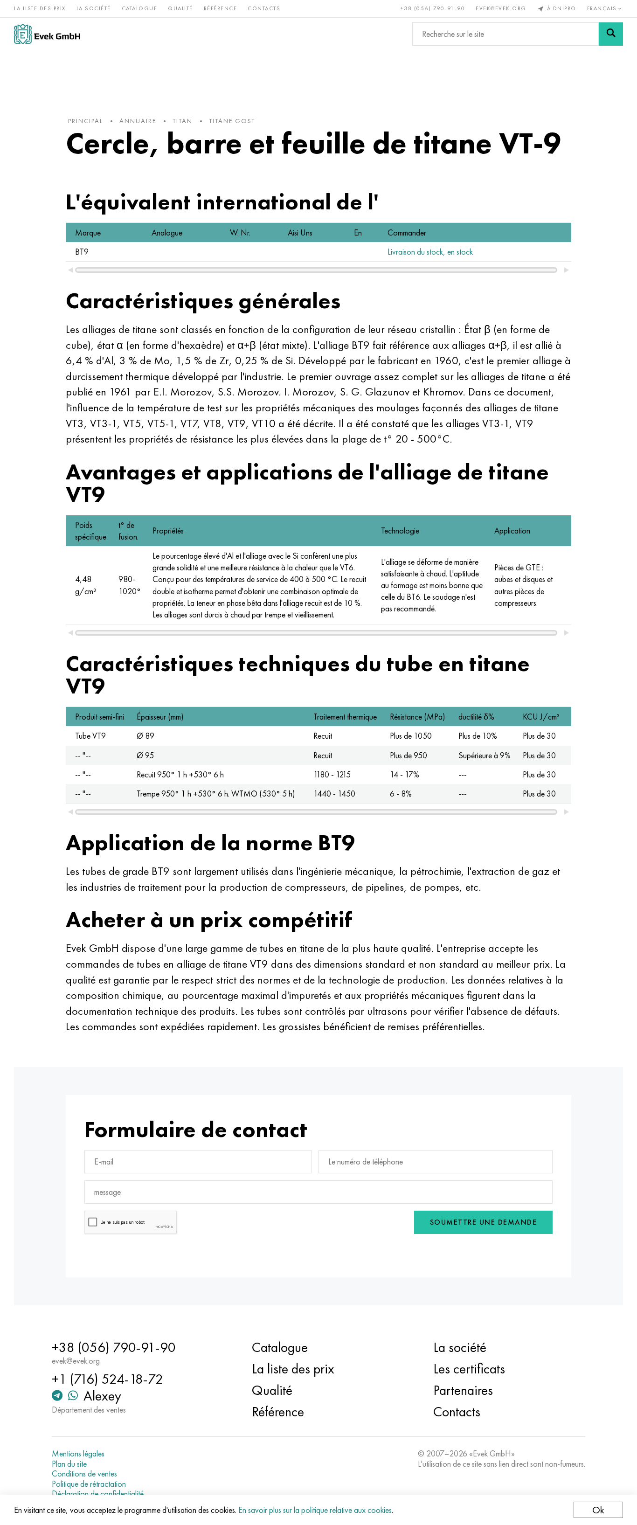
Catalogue (140, 8)
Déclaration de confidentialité (98, 1494)
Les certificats (469, 1368)
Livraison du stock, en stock (430, 251)
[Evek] (47, 34)
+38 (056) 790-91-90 (433, 8)
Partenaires (463, 1390)
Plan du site (69, 1464)
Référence (220, 8)
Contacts (264, 8)
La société (93, 8)
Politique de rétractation (89, 1484)
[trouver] (611, 34)
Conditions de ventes (84, 1474)
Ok (598, 1510)
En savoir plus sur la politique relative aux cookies (315, 1509)
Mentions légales (78, 1454)
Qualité (180, 8)
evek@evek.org (501, 8)
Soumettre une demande (483, 1222)
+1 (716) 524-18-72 (107, 1379)
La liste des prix (40, 8)
